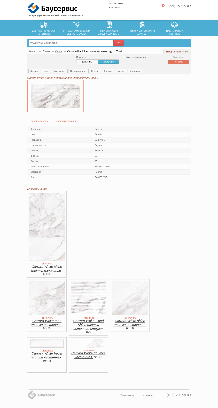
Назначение (59, 71)
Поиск (118, 42)
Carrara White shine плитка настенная (129, 323)
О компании (116, 3)
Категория (135, 71)
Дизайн (34, 71)
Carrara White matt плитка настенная (47, 323)
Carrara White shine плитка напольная (46, 268)
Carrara (58, 51)
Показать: (81, 57)
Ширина (108, 71)
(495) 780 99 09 (179, 5)
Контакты (114, 7)
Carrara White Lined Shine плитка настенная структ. (88, 325)
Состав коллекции (66, 121)
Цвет (46, 71)
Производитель (78, 71)
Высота (121, 71)
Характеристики (39, 121)
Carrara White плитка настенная (88, 355)
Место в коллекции (136, 57)
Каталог (33, 51)
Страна (95, 71)
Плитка (46, 51)
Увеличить (47, 263)
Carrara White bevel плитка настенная (47, 355)
